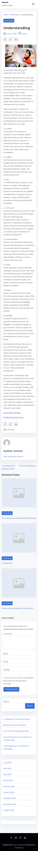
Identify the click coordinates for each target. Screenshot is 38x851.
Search (6, 702)
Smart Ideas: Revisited (11, 413)
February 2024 (9, 786)
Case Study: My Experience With (15, 731)
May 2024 (7, 769)
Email (6, 662)
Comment (7, 634)
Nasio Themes (18, 845)
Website (6, 670)
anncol (24, 34)
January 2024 (8, 792)
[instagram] (16, 838)
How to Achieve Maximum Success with (17, 608)
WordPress (19, 848)
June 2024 (7, 763)
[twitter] (10, 39)
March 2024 (8, 780)
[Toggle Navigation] (33, 3)
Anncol (5, 2)
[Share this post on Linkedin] (16, 39)
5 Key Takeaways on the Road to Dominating (19, 518)
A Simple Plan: (7, 563)
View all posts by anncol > (13, 457)
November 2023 (9, 804)
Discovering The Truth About (14, 725)
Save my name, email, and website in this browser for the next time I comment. (18, 681)
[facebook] (5, 39)
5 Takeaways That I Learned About (16, 719)
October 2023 (8, 810)
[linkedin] (25, 838)
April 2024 (7, 775)
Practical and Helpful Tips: (13, 417)
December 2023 (9, 798)
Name (6, 654)
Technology (14, 15)
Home (5, 15)
